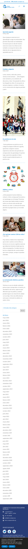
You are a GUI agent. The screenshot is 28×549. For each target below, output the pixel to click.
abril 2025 (6, 345)
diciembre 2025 (7, 331)
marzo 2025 (6, 348)
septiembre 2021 (7, 438)
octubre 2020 (6, 463)
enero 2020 (6, 487)
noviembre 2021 (7, 433)
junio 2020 (6, 474)
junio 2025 (6, 339)
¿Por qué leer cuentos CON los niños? (14, 234)
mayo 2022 (6, 416)
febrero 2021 (6, 452)
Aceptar (4, 546)
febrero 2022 (6, 424)
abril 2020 (6, 479)
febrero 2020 (6, 485)
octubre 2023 (6, 386)
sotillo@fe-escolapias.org (10, 518)
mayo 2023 (6, 391)
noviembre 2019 (7, 493)
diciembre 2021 (7, 430)
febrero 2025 (6, 350)
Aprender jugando (8, 32)
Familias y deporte (8, 69)
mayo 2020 (6, 476)
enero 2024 (6, 378)
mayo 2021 (6, 444)
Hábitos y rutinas (8, 189)
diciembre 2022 (7, 405)
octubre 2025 (6, 337)
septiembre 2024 (7, 364)
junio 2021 (5, 441)
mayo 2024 (6, 367)
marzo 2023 (6, 397)
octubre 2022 (6, 411)
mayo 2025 (6, 342)
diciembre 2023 (7, 381)
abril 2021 (5, 446)
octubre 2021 (6, 435)
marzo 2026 (6, 323)
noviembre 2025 (7, 334)
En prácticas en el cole (9, 139)
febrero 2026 (6, 326)
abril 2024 (6, 370)
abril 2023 (6, 394)
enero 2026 (6, 328)
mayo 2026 (6, 317)
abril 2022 (6, 419)
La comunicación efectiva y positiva (13, 280)
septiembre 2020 (8, 466)
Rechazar (12, 546)
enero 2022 (6, 427)
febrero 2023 (6, 400)
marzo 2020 (6, 482)
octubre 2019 (6, 496)
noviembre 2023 (7, 383)
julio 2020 (5, 471)
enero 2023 (6, 402)
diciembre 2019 (7, 490)
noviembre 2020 (7, 460)
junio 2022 (6, 413)
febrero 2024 (6, 375)
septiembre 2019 (7, 498)
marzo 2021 (6, 449)
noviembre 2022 (7, 408)
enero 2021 (6, 455)
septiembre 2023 (7, 389)
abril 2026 (6, 320)
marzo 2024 (6, 372)
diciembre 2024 (7, 356)
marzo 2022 (6, 422)
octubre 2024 (6, 361)
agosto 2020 (6, 468)
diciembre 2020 (7, 457)
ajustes (20, 543)
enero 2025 (6, 353)
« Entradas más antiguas (9, 308)
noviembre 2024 (7, 359)
